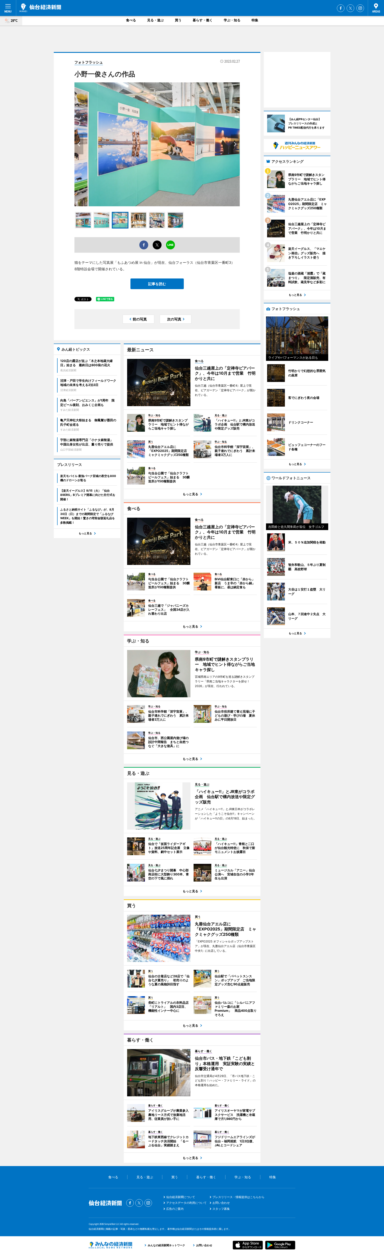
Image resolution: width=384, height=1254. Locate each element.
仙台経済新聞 (40, 7)
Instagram (360, 8)
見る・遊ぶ (155, 20)
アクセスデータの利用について (186, 1202)
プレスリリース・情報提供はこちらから (238, 1197)
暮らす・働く (203, 20)
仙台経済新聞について (180, 1197)
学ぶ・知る (232, 20)
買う (178, 20)
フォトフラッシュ (88, 62)
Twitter (350, 8)
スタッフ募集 (221, 1208)
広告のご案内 (175, 1208)
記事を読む (157, 284)
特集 (255, 20)
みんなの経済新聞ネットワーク (110, 1245)
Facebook (340, 8)
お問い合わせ (221, 1202)
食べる (131, 20)
